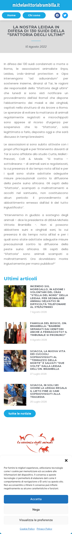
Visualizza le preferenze (36, 520)
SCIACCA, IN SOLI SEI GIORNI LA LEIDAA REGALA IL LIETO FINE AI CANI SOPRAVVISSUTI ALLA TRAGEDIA (48, 390)
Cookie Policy (27, 528)
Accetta (36, 499)
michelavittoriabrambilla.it (36, 5)
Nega (36, 509)
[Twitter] (65, 15)
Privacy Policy (44, 528)
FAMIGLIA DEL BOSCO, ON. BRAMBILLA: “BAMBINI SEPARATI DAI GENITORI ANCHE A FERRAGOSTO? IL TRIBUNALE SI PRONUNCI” (48, 329)
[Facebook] (57, 15)
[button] (66, 460)
